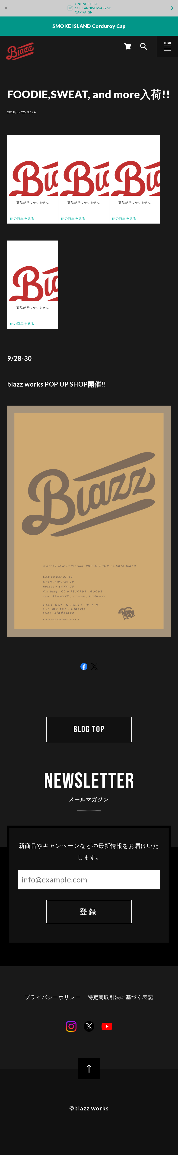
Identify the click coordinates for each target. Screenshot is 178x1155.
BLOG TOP (89, 729)
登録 (89, 911)
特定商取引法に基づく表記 (120, 997)
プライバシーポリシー (53, 997)
